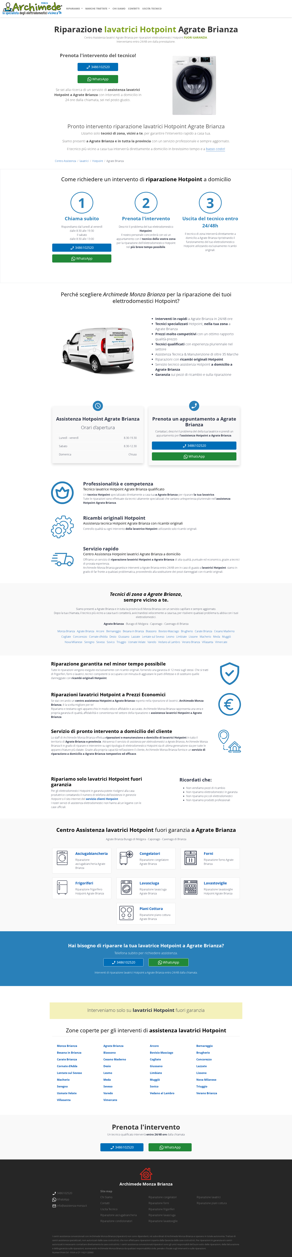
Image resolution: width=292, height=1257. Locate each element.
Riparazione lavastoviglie (163, 1221)
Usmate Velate (136, 642)
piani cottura (151, 908)
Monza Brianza (66, 631)
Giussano (123, 636)
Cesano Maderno (224, 631)
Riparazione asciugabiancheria (118, 1215)
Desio (113, 636)
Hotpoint (97, 161)
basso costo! (215, 149)
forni (208, 853)
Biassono (151, 631)
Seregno (89, 642)
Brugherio (187, 631)
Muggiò (226, 636)
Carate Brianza (203, 631)
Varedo (152, 642)
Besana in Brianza (133, 631)
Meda (216, 636)
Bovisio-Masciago (169, 631)
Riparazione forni (159, 1203)
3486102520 (100, 67)
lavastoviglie (215, 883)
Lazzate (135, 636)
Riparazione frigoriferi (162, 1209)
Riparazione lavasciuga (162, 1215)
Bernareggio (113, 631)
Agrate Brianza (85, 631)
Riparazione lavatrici (209, 1197)
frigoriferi (84, 883)
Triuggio (121, 642)
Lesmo (170, 636)
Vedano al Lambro (169, 642)
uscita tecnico (152, 8)
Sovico (111, 642)
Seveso (100, 642)
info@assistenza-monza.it (71, 1205)
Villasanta (207, 642)
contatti (134, 8)
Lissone (193, 636)
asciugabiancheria (91, 853)
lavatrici (84, 161)
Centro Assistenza (65, 161)
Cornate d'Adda (98, 636)
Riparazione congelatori (163, 1197)
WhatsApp (99, 79)
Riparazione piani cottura (212, 1203)
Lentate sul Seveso (153, 636)
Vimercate (221, 642)
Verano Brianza (191, 642)
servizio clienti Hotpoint (102, 799)
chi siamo (119, 8)
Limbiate (181, 636)
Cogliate (66, 636)
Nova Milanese (73, 642)
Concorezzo (80, 636)
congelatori (150, 853)
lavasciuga (149, 883)
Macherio (205, 636)
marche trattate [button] (96, 8)
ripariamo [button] (73, 8)
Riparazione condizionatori (116, 1221)
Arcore (100, 631)
